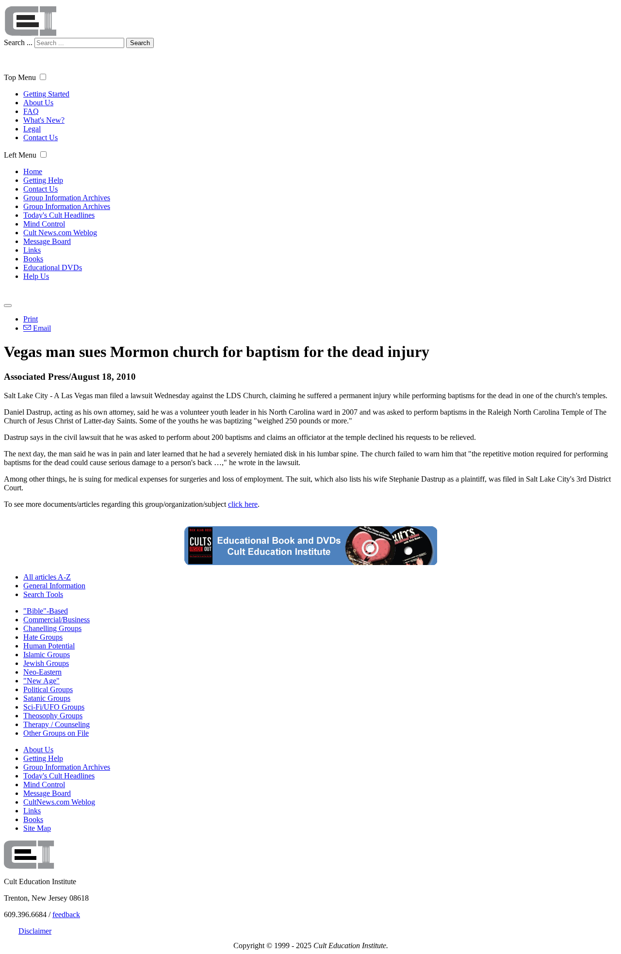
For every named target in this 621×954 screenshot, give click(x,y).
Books (33, 259)
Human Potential (49, 646)
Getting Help (43, 180)
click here (243, 504)
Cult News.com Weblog (60, 232)
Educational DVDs (52, 267)
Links (32, 250)
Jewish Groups (46, 663)
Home (32, 171)
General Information (54, 586)
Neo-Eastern (42, 672)
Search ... (18, 42)
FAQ (31, 111)
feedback (66, 914)
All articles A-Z (47, 577)
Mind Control (44, 224)
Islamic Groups (46, 654)
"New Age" (41, 681)
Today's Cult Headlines (59, 215)
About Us (38, 102)
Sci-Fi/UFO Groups (53, 707)
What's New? (44, 120)
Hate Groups (43, 637)
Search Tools (43, 594)
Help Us (36, 276)
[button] (43, 77)
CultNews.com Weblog (59, 802)
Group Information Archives (66, 198)
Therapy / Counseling (56, 724)
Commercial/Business (56, 619)
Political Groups (48, 689)
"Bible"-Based (45, 611)
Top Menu (20, 77)
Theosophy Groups (52, 715)
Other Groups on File (56, 733)
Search (140, 43)
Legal (32, 129)
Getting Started (46, 94)
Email (41, 328)
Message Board (47, 241)
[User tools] (8, 305)
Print (30, 319)
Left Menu (20, 155)
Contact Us (40, 137)
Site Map (37, 828)
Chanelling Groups (52, 628)
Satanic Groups (46, 698)
